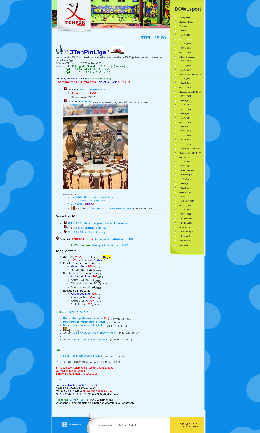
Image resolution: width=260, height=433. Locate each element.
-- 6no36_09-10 (185, 188)
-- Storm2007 (184, 227)
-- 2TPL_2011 (185, 162)
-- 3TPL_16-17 (185, 70)
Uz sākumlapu (105, 425)
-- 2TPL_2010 (185, 205)
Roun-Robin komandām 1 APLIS (82, 355)
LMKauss (77, 203)
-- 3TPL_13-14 (185, 118)
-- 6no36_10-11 (185, 183)
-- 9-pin (182, 197)
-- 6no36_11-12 (185, 140)
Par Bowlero (120, 425)
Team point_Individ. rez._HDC (110, 245)
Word (73, 399)
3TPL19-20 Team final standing (86, 232)
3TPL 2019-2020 (78, 312)
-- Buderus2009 (185, 218)
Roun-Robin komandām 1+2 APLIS (84, 325)
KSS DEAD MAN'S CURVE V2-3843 (110, 208)
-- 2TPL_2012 (185, 135)
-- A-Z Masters (185, 179)
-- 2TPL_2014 (185, 109)
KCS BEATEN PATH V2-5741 (91, 339)
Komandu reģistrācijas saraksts (83, 318)
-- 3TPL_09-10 (185, 210)
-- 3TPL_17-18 (185, 61)
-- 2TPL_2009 (185, 214)
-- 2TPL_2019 (185, 44)
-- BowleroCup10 (186, 232)
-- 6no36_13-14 (185, 114)
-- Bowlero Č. (184, 236)
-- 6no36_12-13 (185, 127)
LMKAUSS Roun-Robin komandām (92, 196)
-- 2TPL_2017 (185, 65)
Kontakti (132, 425)
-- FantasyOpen (185, 175)
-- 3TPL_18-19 (185, 48)
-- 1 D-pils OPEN (186, 201)
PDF (81, 399)
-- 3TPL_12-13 (185, 131)
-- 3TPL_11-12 (185, 144)
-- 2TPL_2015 (185, 96)
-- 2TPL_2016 (185, 79)
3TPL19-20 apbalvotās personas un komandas (97, 223)
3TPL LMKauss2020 (92, 89)
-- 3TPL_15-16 (185, 87)
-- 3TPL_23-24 (185, 35)
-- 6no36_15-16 (185, 83)
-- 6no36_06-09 (185, 192)
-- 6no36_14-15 (185, 100)
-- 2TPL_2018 (185, 52)
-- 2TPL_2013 (185, 122)
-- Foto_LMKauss (186, 170)
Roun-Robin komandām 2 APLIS (84, 321)
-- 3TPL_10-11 (185, 166)
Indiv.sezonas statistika (86, 227)
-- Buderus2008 (185, 223)
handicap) (90, 203)
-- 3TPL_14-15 (185, 105)
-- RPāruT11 (184, 157)
